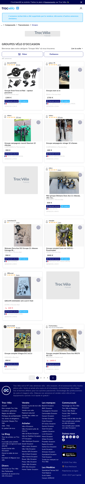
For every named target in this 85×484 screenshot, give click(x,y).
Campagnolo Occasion (50, 411)
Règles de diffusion (8, 413)
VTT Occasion (27, 439)
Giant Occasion (47, 429)
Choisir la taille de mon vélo (10, 454)
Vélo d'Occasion (27, 426)
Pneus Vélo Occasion (29, 462)
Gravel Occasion (27, 444)
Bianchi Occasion (48, 406)
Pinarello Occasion (48, 442)
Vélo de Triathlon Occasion (31, 436)
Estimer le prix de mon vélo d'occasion (31, 407)
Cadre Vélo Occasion (29, 464)
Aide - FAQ (6, 426)
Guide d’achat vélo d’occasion (8, 449)
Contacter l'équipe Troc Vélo (10, 422)
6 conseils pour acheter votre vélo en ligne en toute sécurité (11, 444)
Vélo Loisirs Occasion (29, 446)
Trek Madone (46, 473)
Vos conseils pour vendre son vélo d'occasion (71, 427)
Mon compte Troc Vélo (10, 408)
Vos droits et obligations (10, 419)
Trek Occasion (47, 457)
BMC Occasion (47, 408)
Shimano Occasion (48, 452)
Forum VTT (66, 416)
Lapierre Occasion (48, 431)
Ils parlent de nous (8, 428)
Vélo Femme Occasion (30, 457)
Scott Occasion (47, 449)
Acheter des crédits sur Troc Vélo (30, 417)
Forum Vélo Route (68, 411)
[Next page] (53, 377)
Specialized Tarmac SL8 (50, 470)
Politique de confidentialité (11, 416)
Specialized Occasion (49, 454)
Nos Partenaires (7, 471)
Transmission (23, 25)
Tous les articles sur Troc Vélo (10, 438)
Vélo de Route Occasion (30, 434)
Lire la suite (76, 48)
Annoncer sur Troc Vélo (10, 469)
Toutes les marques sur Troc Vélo (50, 460)
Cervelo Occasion (48, 419)
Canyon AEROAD (48, 478)
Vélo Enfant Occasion (29, 454)
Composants (10, 25)
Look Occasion (47, 434)
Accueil (4, 406)
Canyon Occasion (48, 416)
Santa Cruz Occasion (49, 447)
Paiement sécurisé (28, 413)
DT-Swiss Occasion (49, 424)
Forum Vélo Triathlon (69, 413)
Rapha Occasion (47, 444)
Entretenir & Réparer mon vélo (11, 459)
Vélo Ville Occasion (29, 449)
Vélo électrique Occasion (30, 441)
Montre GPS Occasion (29, 451)
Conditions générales (9, 411)
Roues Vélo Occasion (29, 459)
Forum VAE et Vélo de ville (71, 419)
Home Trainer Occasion (30, 469)
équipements (50, 2)
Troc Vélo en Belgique (69, 408)
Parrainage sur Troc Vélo (70, 406)
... (1, 25)
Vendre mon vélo (28, 410)
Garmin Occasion (48, 426)
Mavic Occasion (47, 436)
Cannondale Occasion (49, 413)
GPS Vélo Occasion (29, 467)
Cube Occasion (47, 421)
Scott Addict (46, 475)
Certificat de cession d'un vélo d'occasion (10, 475)
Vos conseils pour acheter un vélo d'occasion (71, 422)
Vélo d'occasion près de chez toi (30, 430)
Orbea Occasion (47, 439)
